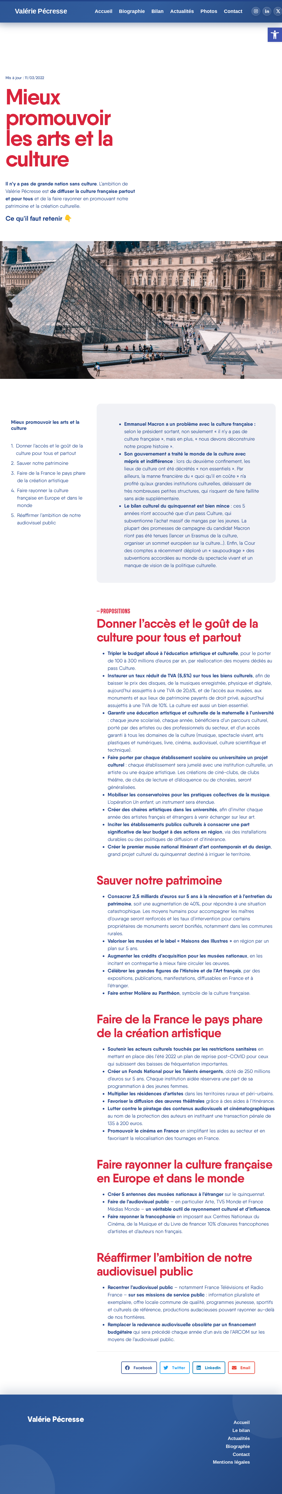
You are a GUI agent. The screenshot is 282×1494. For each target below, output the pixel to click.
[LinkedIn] (266, 11)
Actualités (182, 11)
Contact (233, 11)
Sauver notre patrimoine (42, 463)
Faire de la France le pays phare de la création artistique (51, 476)
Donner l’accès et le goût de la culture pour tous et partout (49, 449)
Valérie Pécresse (41, 11)
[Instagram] (255, 11)
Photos (208, 11)
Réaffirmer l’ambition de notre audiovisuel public (49, 518)
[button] (139, 1367)
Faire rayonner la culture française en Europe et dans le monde (49, 497)
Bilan (157, 11)
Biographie (132, 11)
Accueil (103, 11)
